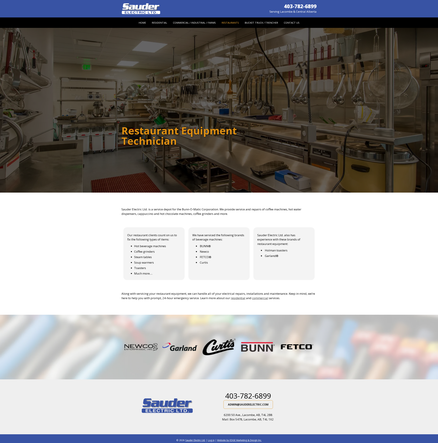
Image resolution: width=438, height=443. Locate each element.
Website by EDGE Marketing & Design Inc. (239, 440)
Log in (211, 440)
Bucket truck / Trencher (261, 22)
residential (238, 298)
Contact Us (291, 22)
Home (142, 22)
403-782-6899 (248, 396)
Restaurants (230, 22)
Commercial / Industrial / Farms (194, 22)
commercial (260, 298)
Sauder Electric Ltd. (195, 440)
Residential (159, 22)
